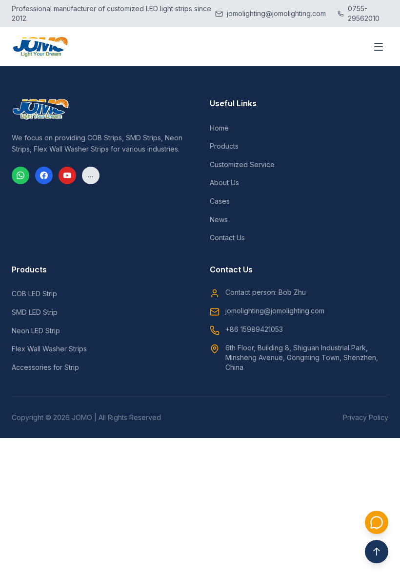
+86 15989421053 (254, 329)
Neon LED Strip (36, 330)
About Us (224, 182)
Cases (220, 201)
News (219, 219)
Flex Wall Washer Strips (49, 349)
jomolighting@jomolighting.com (274, 311)
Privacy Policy (365, 417)
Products (224, 146)
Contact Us (227, 237)
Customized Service (242, 164)
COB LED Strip (34, 293)
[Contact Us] (376, 522)
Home (219, 128)
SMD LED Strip (35, 312)
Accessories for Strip (45, 367)
